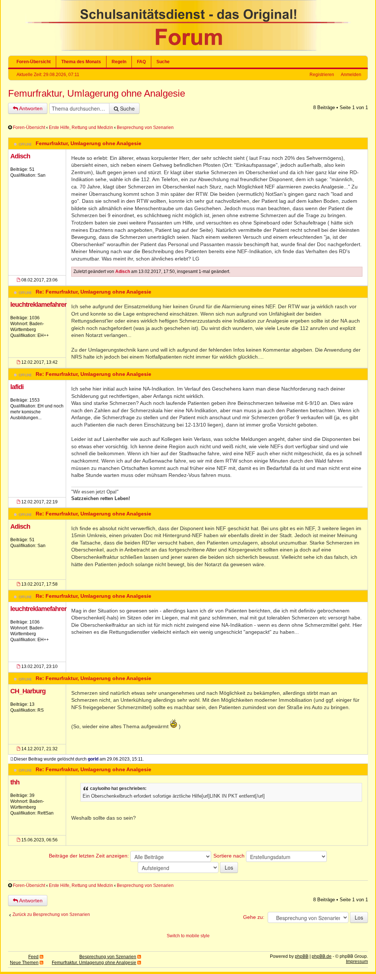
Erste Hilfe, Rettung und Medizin (81, 127)
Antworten (30, 108)
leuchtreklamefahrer (38, 304)
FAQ (141, 61)
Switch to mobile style (188, 935)
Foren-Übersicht (34, 61)
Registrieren (322, 74)
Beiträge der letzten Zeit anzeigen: (89, 856)
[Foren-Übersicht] (188, 49)
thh (14, 782)
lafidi (17, 387)
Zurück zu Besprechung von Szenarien (51, 914)
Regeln (119, 61)
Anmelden (351, 74)
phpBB (301, 956)
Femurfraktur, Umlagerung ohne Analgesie (96, 93)
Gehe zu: (253, 917)
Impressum (357, 961)
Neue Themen (24, 962)
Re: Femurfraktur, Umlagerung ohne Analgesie (93, 292)
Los (229, 867)
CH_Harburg (28, 691)
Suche (163, 61)
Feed (33, 956)
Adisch (20, 156)
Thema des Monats (81, 61)
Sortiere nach (229, 856)
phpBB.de (322, 956)
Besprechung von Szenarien (145, 127)
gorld (93, 759)
